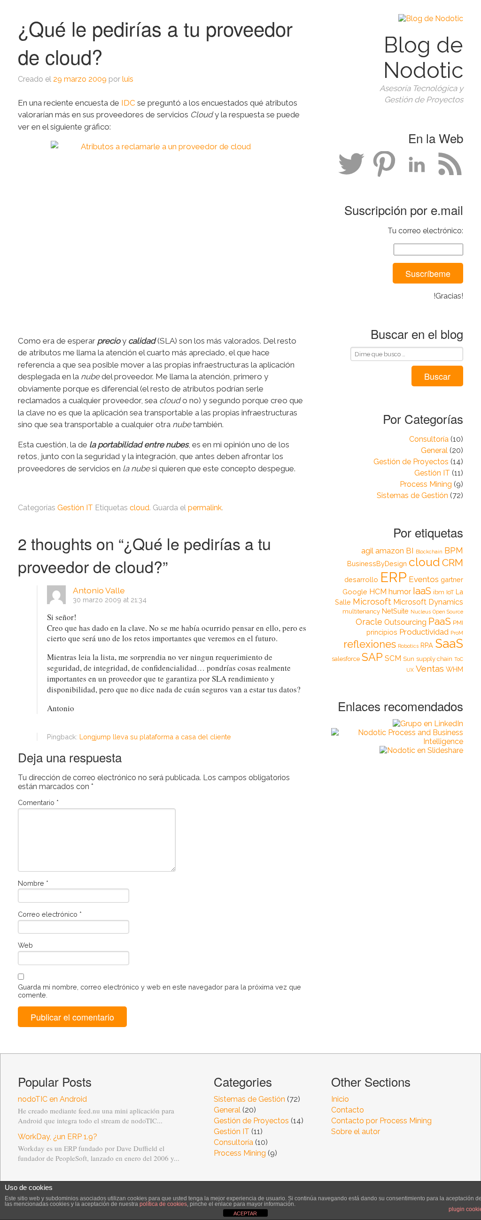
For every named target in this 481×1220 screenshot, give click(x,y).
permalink (205, 507)
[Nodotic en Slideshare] (397, 750)
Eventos (424, 579)
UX (410, 670)
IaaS (422, 591)
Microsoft (372, 601)
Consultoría (429, 439)
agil (367, 550)
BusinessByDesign (377, 564)
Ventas (430, 668)
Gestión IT (432, 472)
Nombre (33, 883)
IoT (450, 592)
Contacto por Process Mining (381, 1120)
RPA (426, 645)
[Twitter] (351, 164)
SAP (372, 657)
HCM (378, 591)
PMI (458, 622)
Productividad (424, 632)
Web (25, 945)
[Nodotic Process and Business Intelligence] (397, 737)
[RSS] (450, 164)
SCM (393, 658)
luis (127, 79)
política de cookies (163, 1204)
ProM (456, 633)
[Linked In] (417, 164)
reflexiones (369, 644)
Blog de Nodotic (423, 57)
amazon (389, 550)
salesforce (346, 658)
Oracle (369, 622)
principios (381, 632)
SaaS (449, 644)
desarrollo (361, 579)
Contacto (347, 1109)
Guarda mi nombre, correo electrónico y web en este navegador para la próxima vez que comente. (159, 991)
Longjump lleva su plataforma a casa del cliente (155, 737)
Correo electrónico (50, 914)
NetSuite (395, 611)
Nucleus (421, 611)
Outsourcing (405, 622)
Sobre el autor (355, 1131)
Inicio (340, 1099)
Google (354, 592)
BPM (453, 550)
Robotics (408, 646)
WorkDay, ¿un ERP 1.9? (57, 1136)
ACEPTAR (245, 1213)
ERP (393, 577)
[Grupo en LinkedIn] (397, 723)
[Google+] (384, 164)
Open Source (448, 611)
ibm (438, 592)
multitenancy (361, 611)
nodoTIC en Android (52, 1099)
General (434, 450)
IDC (129, 102)
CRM (452, 562)
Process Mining (426, 484)
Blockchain (429, 551)
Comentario (38, 802)
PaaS (439, 621)
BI (410, 550)
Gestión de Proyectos (411, 461)
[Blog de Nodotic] (430, 18)
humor (399, 591)
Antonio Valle (99, 590)
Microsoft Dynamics (428, 602)
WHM (454, 669)
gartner (452, 579)
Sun (408, 658)
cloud (424, 562)
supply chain (434, 658)
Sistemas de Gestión (412, 495)
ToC (458, 659)
